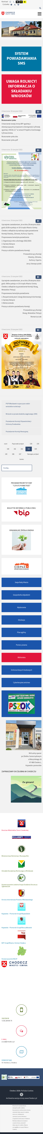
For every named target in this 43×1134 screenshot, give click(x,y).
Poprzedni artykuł (18, 444)
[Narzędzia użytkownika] (38, 112)
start (5, 444)
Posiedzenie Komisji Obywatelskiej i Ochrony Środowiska (18, 422)
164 (35, 449)
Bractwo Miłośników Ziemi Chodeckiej (15, 830)
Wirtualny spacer (35, 753)
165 (6, 454)
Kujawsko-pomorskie (33, 765)
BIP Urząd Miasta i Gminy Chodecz (14, 943)
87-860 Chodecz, (35, 762)
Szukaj (40, 8)
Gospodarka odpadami (21, 595)
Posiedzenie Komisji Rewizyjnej (17, 431)
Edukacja (21, 620)
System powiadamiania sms (21, 58)
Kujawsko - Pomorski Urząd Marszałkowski (17, 927)
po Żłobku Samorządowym (31, 756)
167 (20, 454)
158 (31, 444)
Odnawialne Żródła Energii (21, 530)
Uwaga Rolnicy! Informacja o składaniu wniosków (21, 88)
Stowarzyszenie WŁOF (9, 959)
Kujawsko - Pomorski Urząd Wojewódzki (16, 914)
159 (38, 444)
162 (22, 449)
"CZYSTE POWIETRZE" (21, 485)
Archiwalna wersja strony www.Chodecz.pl (21, 1098)
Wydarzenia (21, 607)
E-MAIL (4, 1039)
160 (8, 449)
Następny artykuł (33, 454)
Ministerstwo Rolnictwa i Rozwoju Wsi (15, 856)
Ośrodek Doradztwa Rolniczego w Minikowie (17, 871)
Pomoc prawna (21, 645)
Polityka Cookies (27, 1091)
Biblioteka (21, 657)
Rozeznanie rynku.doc (10, 136)
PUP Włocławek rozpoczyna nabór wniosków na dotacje (18, 405)
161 (15, 449)
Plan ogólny (21, 632)
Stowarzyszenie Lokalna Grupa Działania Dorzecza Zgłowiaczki (19, 885)
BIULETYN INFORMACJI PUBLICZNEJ (21, 508)
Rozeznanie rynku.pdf (10, 140)
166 (13, 454)
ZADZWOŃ (5, 1018)
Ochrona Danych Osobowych (21, 670)
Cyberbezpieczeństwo (21, 682)
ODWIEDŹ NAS (7, 1060)
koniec (22, 459)
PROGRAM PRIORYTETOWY (21, 483)
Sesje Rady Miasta (21, 582)
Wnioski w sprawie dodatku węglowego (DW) (21, 414)
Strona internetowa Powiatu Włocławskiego (17, 900)
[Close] (41, 1106)
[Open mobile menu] (39, 14)
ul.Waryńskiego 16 (34, 759)
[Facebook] (21, 1094)
